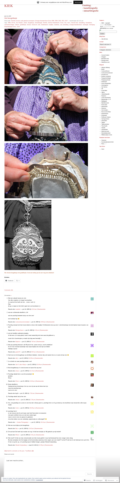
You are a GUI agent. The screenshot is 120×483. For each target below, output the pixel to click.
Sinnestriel (104, 120)
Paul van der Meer (106, 111)
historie (18, 20)
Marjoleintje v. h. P (106, 99)
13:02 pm (32, 381)
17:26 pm (31, 393)
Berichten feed (105, 58)
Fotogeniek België (106, 78)
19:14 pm (43, 422)
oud (61, 24)
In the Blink (104, 90)
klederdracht (44, 24)
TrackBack (29, 451)
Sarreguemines (105, 118)
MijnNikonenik (105, 103)
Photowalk (104, 115)
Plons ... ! (103, 143)
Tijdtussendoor (105, 124)
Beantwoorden (41, 309)
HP (102, 88)
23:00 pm (43, 322)
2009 (9, 22)
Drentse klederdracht (53, 22)
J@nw (103, 92)
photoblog (65, 24)
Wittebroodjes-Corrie (106, 134)
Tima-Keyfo (104, 126)
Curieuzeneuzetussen (107, 72)
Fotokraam (104, 81)
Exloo (61, 22)
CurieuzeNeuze (105, 71)
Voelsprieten (104, 129)
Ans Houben (19, 22)
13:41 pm (32, 435)
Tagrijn (103, 122)
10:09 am (31, 358)
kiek (39, 24)
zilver (18, 26)
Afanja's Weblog (105, 67)
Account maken (105, 55)
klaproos (17, 341)
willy (16, 358)
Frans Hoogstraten (106, 83)
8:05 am (33, 352)
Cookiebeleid (39, 480)
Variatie (103, 127)
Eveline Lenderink (106, 76)
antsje (17, 371)
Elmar (17, 381)
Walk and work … (105, 131)
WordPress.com (105, 62)
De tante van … (105, 74)
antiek (25, 22)
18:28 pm (32, 408)
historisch (34, 24)
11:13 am (32, 371)
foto (65, 22)
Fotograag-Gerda (105, 79)
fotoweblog (82, 22)
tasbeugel (85, 24)
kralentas (56, 24)
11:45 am (31, 428)
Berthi (102, 69)
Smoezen (103, 140)
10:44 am (39, 364)
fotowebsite (89, 22)
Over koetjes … (105, 110)
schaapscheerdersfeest (75, 24)
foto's (68, 22)
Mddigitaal (104, 101)
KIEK (8, 5)
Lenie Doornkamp (106, 97)
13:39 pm (41, 445)
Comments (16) (8, 290)
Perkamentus (104, 113)
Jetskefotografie (105, 94)
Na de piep (104, 104)
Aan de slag (78, 2)
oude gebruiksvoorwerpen (27, 20)
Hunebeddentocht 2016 (107, 142)
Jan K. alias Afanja (20, 364)
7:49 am (33, 341)
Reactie (89, 474)
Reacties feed (104, 60)
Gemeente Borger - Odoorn (11, 24)
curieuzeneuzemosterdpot (22, 322)
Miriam (17, 435)
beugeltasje (31, 22)
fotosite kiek (74, 22)
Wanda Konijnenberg (21, 445)
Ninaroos (103, 108)
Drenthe (13, 20)
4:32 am (37, 330)
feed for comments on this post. (14, 451)
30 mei (13, 22)
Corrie (17, 408)
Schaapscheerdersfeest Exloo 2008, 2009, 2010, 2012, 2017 (51, 20)
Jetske (17, 399)
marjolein (17, 309)
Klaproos (103, 95)
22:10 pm (33, 309)
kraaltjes (51, 24)
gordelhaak (23, 24)
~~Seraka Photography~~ (22, 422)
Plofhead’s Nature (106, 117)
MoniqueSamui (19, 330)
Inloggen (103, 56)
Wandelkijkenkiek (105, 133)
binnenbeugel (38, 22)
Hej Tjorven (104, 87)
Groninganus (104, 85)
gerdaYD (17, 352)
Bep (16, 428)
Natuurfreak (104, 106)
